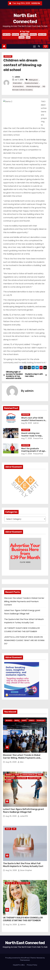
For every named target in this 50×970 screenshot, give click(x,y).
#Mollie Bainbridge (33, 86)
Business (15, 34)
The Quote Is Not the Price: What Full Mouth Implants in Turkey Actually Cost (23, 865)
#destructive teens (31, 83)
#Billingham (33, 80)
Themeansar (25, 960)
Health (8, 829)
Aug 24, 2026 (11, 870)
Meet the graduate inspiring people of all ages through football (33, 451)
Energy (40, 774)
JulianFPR (23, 816)
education (42, 34)
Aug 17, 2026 (26, 438)
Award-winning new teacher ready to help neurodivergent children (32, 435)
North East (6, 34)
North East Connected (25, 942)
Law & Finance (21, 778)
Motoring (33, 34)
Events (24, 720)
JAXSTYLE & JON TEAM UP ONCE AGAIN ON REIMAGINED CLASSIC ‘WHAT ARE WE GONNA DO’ (24, 640)
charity (21, 37)
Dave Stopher (26, 870)
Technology (40, 720)
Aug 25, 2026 (11, 762)
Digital (17, 720)
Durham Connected (28, 774)
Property (9, 781)
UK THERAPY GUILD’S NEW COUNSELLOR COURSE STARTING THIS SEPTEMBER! (23, 919)
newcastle (24, 34)
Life (14, 829)
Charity (17, 774)
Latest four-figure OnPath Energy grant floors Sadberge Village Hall (23, 810)
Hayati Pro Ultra (19, 965)
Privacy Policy (32, 965)
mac (21, 762)
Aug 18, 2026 (26, 423)
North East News (34, 778)
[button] (39, 46)
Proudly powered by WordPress (17, 958)
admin (17, 77)
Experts (31, 720)
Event (28, 37)
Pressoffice (38, 438)
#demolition (17, 83)
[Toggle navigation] (34, 46)
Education (8, 56)
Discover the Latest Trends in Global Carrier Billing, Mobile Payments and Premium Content (24, 601)
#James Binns (18, 86)
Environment (10, 778)
